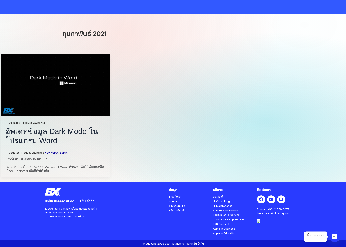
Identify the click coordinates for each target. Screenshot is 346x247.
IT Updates (13, 122)
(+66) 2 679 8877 (278, 209)
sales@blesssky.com (277, 213)
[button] (128, 7)
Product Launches (33, 122)
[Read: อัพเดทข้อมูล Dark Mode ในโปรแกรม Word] (55, 84)
